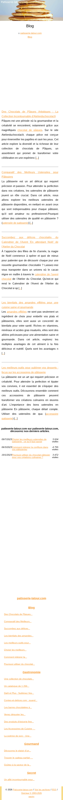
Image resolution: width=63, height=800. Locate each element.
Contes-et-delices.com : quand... (20, 700)
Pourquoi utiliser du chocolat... (19, 664)
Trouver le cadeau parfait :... (18, 757)
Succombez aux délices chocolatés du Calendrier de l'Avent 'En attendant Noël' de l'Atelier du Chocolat (30, 242)
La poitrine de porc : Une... (17, 736)
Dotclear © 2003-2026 (31, 793)
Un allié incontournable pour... (19, 779)
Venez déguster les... (15, 714)
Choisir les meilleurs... (15, 649)
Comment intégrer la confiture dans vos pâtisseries (30, 448)
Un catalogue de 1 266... (16, 686)
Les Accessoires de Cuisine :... (19, 728)
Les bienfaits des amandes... (18, 635)
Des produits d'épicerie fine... (19, 721)
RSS (54, 789)
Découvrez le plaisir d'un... (17, 750)
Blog (30, 37)
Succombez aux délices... (17, 628)
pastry (31, 796)
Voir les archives (42, 789)
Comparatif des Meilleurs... (18, 621)
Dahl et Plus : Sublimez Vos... (19, 693)
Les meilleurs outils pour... (17, 642)
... (37, 157)
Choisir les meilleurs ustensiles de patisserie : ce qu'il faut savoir (29, 440)
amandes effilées (17, 311)
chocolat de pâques (29, 130)
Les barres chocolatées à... (18, 707)
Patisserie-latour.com (23, 789)
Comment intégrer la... (15, 657)
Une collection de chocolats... (19, 679)
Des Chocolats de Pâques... (18, 614)
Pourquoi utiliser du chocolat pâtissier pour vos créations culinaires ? (31, 456)
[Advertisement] (31, 72)
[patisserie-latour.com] (31, 10)
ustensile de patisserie (15, 223)
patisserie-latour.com (31, 33)
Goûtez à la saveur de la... (17, 764)
